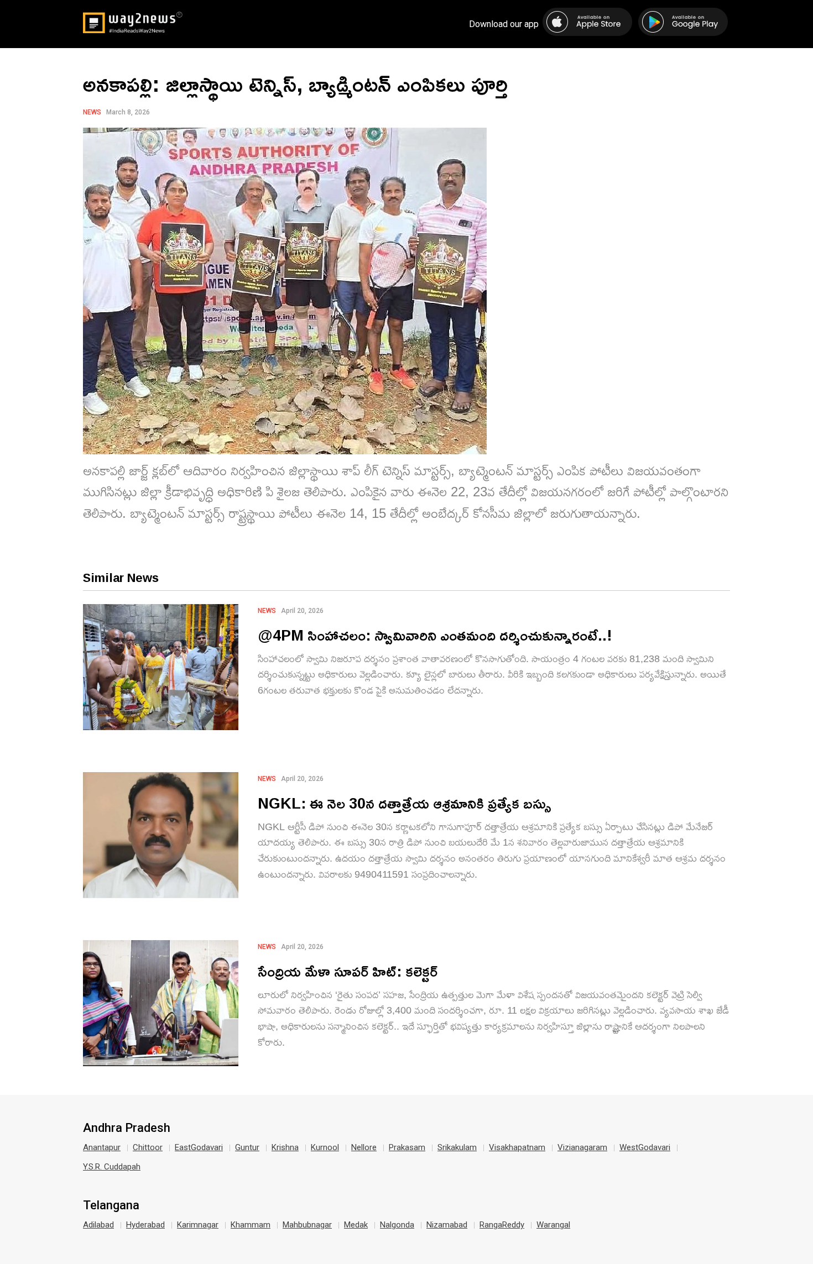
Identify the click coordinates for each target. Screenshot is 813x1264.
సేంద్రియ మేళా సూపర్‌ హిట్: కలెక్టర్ (347, 971)
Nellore (364, 1147)
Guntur (247, 1147)
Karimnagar (197, 1225)
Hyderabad (145, 1225)
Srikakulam (457, 1147)
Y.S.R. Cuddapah (111, 1167)
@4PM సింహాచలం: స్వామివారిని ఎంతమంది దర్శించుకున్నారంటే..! (435, 635)
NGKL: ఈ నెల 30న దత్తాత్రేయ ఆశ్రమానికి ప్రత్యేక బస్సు (404, 803)
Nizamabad (446, 1225)
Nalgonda (397, 1225)
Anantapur (102, 1147)
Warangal (553, 1225)
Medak (356, 1225)
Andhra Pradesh (126, 1128)
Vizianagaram (582, 1147)
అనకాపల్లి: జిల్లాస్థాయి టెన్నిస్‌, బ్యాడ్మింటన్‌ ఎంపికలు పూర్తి (295, 83)
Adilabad (98, 1225)
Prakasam (407, 1147)
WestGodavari (644, 1147)
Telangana (111, 1205)
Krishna (285, 1147)
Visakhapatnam (517, 1147)
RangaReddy (502, 1225)
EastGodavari (199, 1147)
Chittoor (148, 1147)
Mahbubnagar (307, 1225)
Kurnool (325, 1147)
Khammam (250, 1225)
